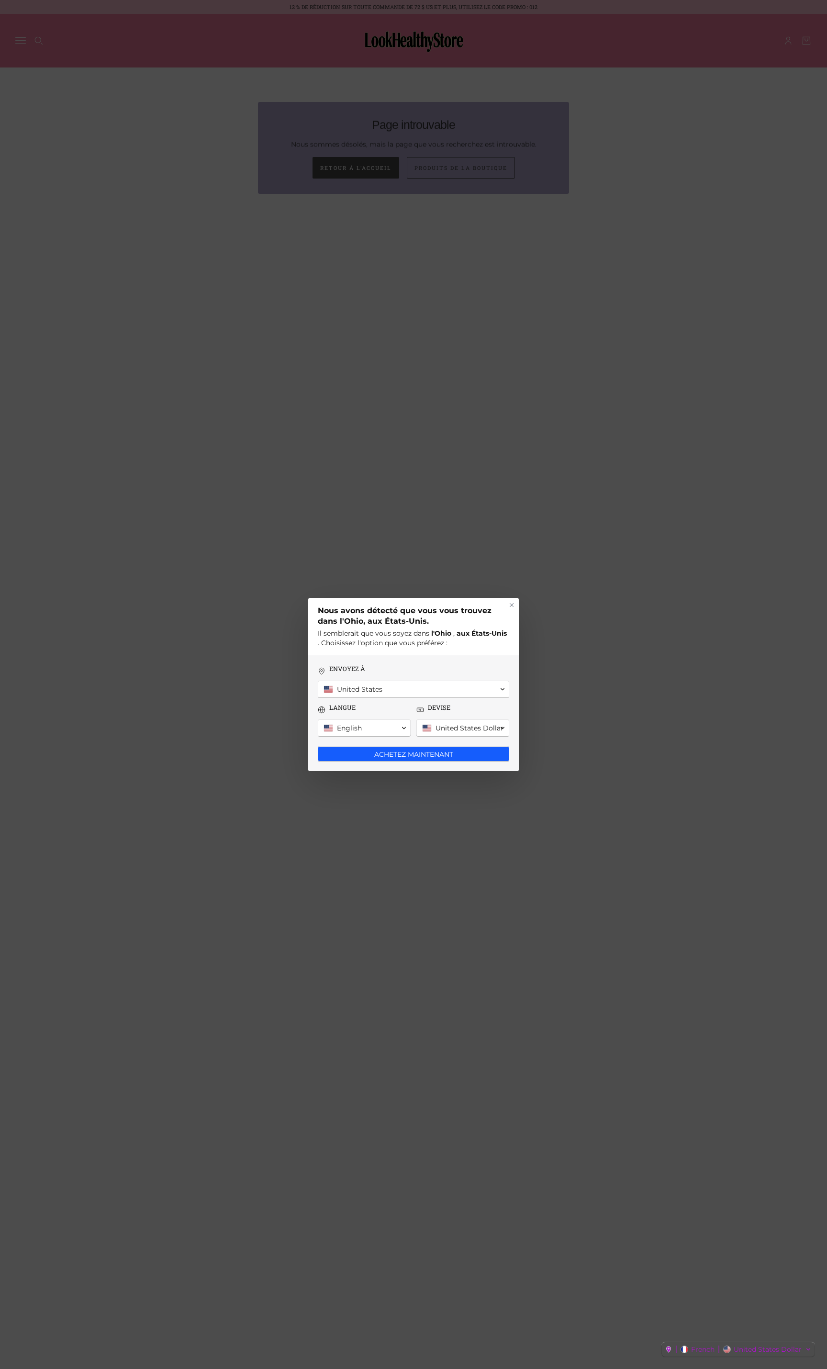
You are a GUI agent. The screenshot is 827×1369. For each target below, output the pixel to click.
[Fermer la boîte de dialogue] (511, 605)
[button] (738, 1349)
